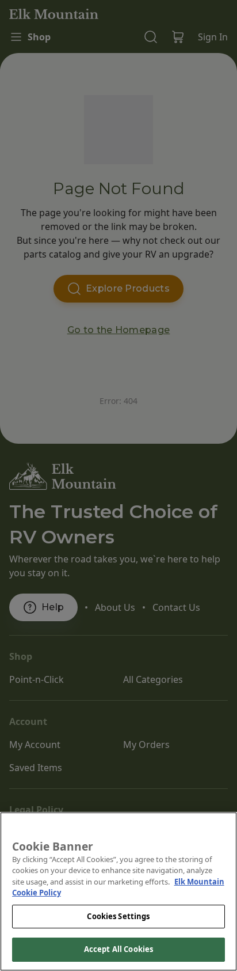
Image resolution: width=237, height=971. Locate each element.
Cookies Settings (118, 916)
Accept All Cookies (118, 949)
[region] (118, 891)
